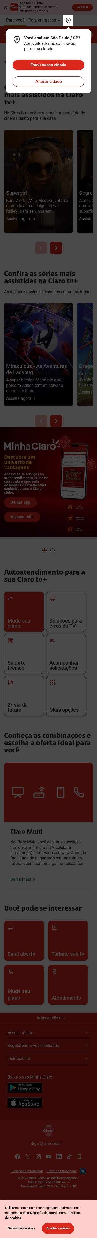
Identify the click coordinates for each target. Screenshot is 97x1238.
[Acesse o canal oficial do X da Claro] (28, 1156)
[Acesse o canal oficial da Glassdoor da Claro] (80, 1156)
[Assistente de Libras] (83, 1171)
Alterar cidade (48, 81)
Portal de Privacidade (62, 1171)
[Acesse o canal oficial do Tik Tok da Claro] (69, 1156)
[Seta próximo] (56, 248)
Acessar (82, 7)
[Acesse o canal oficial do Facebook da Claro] (17, 1156)
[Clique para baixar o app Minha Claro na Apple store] (25, 1103)
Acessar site (22, 516)
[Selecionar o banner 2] (52, 550)
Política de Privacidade (27, 1171)
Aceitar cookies (58, 1228)
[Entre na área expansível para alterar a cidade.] (68, 20)
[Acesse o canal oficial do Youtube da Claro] (49, 1156)
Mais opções (48, 1018)
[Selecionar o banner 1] (44, 550)
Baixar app (21, 502)
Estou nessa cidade (48, 64)
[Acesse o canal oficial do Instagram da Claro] (38, 1156)
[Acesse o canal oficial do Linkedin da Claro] (59, 1156)
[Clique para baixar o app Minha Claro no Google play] (25, 1088)
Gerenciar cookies (21, 1228)
